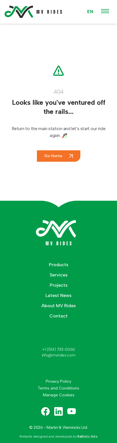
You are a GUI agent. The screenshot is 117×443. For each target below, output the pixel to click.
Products (58, 264)
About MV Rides (58, 305)
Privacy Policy (58, 381)
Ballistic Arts (87, 436)
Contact (58, 316)
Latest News (58, 295)
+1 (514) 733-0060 (58, 349)
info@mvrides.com (58, 355)
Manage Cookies (58, 395)
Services (59, 275)
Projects (59, 285)
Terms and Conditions (58, 388)
